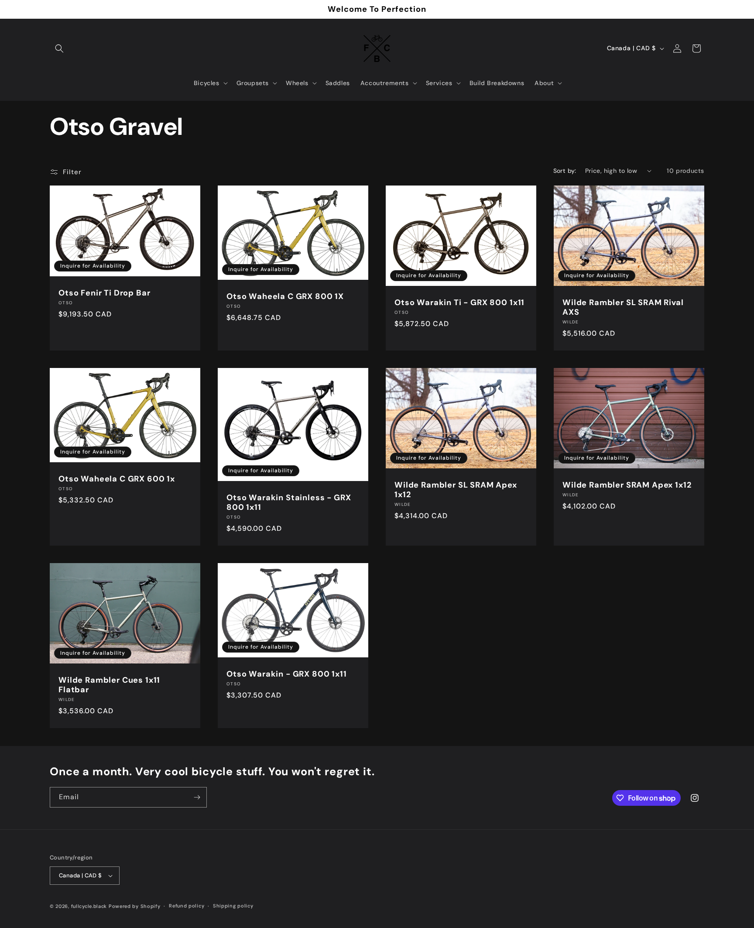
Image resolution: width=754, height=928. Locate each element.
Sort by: (564, 171)
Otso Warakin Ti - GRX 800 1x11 (459, 302)
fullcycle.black (89, 906)
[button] (59, 48)
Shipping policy (233, 906)
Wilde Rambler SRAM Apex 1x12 (627, 485)
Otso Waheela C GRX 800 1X (285, 296)
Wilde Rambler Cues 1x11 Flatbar (109, 684)
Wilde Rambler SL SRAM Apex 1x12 (455, 489)
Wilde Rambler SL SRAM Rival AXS (623, 307)
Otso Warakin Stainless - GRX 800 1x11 (288, 502)
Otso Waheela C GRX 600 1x (116, 479)
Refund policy (186, 906)
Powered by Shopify (135, 906)
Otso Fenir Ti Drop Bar (104, 293)
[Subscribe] (196, 797)
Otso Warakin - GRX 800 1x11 (286, 673)
